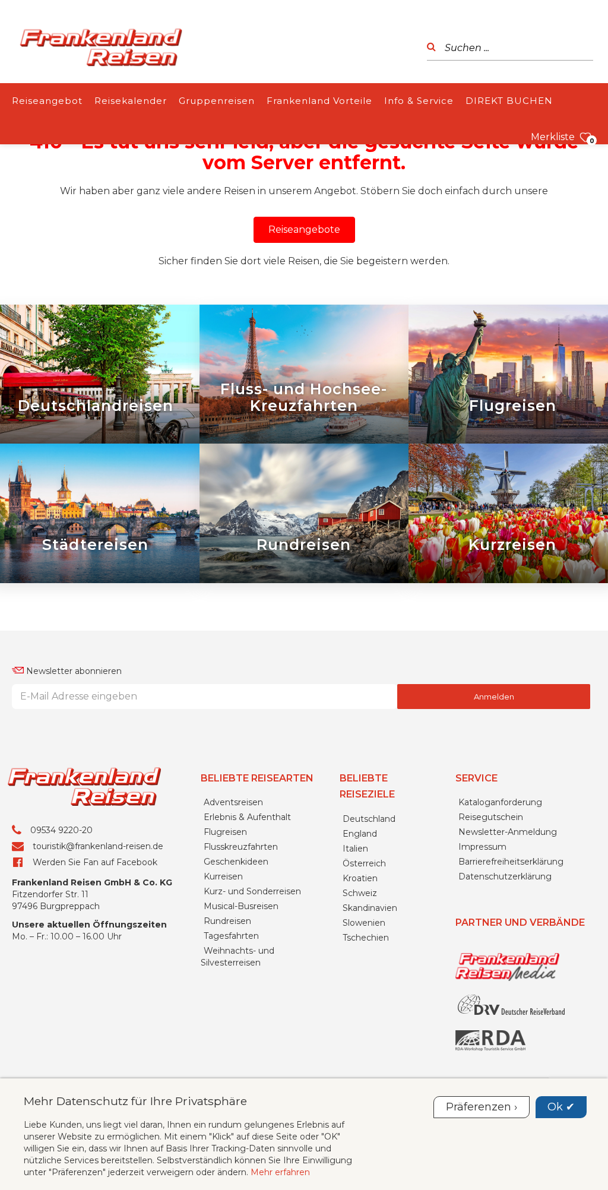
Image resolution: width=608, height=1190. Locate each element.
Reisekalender (130, 100)
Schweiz (360, 893)
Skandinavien (370, 908)
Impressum (482, 846)
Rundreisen (227, 921)
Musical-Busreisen (241, 906)
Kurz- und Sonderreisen (252, 891)
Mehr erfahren (280, 1172)
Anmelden (494, 696)
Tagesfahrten (231, 936)
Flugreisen (225, 832)
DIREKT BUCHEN (509, 100)
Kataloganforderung (500, 802)
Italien (355, 848)
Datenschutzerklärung (505, 876)
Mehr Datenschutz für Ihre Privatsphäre (135, 1101)
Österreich (364, 863)
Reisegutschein (490, 817)
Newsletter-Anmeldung (507, 832)
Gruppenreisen (217, 100)
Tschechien (366, 937)
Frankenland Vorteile (319, 100)
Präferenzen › (481, 1106)
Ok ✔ (561, 1106)
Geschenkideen (236, 861)
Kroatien (360, 878)
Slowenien (364, 922)
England (360, 833)
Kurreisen (223, 876)
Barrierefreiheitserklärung (510, 861)
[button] (304, 230)
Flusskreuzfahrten (241, 846)
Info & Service (419, 100)
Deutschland (369, 819)
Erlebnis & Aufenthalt (247, 817)
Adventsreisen (233, 802)
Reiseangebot (47, 100)
